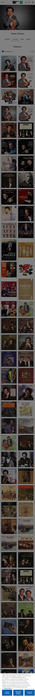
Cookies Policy (7, 688)
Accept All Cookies (29, 692)
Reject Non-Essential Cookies (18, 693)
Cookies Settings (7, 692)
